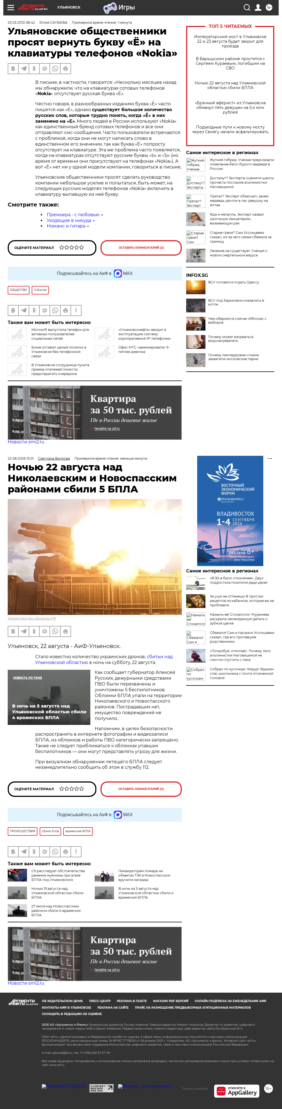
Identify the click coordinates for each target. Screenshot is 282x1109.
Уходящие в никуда (69, 220)
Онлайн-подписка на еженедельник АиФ (230, 1001)
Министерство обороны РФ (32, 618)
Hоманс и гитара (66, 226)
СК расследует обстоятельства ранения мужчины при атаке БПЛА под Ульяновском (58, 875)
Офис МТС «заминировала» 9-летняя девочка (144, 349)
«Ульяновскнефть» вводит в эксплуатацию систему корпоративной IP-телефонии (144, 334)
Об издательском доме (62, 1001)
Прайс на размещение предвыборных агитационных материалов (193, 1007)
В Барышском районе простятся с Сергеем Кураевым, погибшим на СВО (230, 64)
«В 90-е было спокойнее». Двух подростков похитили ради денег (239, 580)
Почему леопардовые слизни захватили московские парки (233, 357)
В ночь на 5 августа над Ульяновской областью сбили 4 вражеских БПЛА (145, 892)
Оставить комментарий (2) (141, 248)
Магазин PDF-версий (170, 1001)
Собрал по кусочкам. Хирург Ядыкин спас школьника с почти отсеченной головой (242, 673)
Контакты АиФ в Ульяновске (66, 1007)
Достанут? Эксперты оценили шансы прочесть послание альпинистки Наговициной (242, 182)
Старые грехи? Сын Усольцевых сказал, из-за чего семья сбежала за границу (241, 237)
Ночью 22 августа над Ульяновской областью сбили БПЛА (230, 85)
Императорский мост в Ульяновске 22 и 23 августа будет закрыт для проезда (230, 41)
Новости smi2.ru (26, 441)
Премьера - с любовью (73, 214)
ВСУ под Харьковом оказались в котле (236, 302)
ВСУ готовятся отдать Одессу (233, 282)
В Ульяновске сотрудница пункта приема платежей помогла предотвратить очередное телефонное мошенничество (48, 371)
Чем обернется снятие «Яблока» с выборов (237, 321)
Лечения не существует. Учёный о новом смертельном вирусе (238, 253)
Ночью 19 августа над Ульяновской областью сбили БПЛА (57, 892)
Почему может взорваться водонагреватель (230, 339)
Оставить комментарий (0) (141, 789)
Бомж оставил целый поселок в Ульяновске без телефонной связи (58, 351)
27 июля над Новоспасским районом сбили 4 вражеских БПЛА (56, 910)
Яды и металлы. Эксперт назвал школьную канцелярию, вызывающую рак (237, 218)
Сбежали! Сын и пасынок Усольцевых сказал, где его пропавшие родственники (242, 637)
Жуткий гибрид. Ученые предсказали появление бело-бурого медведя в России (242, 164)
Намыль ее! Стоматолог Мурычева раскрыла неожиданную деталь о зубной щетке (239, 618)
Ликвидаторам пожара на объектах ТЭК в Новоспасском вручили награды (144, 875)
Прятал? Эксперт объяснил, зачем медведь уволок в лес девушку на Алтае (239, 200)
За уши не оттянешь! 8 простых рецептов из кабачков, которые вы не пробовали (242, 600)
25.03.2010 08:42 (21, 22)
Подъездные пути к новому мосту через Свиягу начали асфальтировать (230, 129)
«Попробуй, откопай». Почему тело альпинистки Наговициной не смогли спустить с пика (240, 655)
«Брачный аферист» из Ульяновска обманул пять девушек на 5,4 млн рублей (230, 108)
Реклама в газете (132, 1001)
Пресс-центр (99, 1001)
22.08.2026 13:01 (21, 458)
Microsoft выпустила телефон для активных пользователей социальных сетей (60, 334)
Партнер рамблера (195, 1088)
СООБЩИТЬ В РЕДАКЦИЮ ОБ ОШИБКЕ (72, 1014)
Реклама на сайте (113, 1007)
